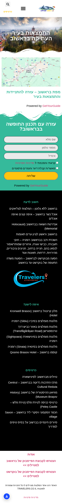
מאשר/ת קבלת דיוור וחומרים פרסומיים (33, 168)
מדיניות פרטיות (31, 497)
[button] (23, 8)
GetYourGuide (51, 105)
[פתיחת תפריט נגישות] (6, 496)
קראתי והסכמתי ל (35, 163)
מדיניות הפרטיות (24, 163)
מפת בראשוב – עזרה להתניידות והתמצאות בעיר (33, 94)
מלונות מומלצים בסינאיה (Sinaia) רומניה (32, 346)
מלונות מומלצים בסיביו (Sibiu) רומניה (34, 321)
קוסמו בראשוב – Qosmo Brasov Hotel (33, 352)
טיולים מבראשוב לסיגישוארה (39, 376)
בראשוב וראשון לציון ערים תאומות (36, 234)
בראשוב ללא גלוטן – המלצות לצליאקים (33, 208)
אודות (31, 454)
